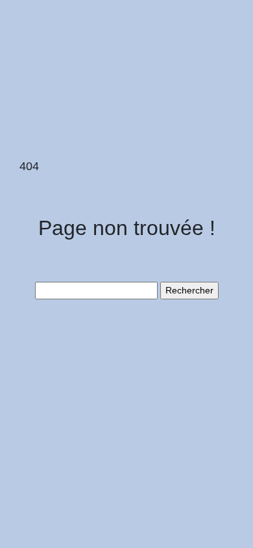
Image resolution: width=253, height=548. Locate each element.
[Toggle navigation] (28, 31)
